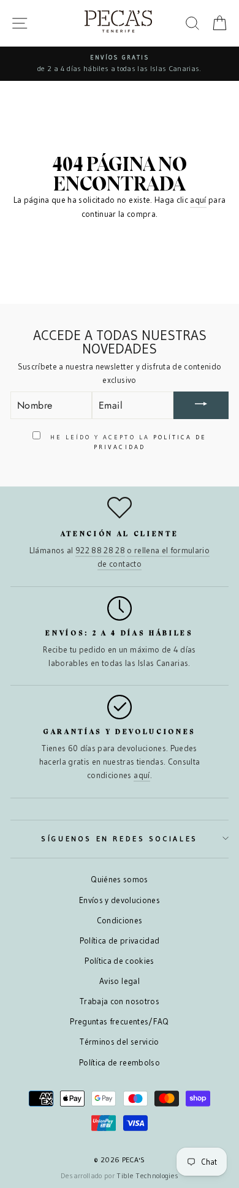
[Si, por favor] (201, 405)
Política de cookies (119, 961)
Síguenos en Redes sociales (119, 838)
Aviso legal (119, 981)
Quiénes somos (119, 879)
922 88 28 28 (100, 550)
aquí (198, 200)
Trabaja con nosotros (119, 1001)
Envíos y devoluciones (119, 900)
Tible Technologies (147, 1175)
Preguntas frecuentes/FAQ (119, 1021)
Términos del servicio (119, 1042)
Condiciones (120, 920)
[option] (119, 64)
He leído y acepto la (127, 442)
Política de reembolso (119, 1062)
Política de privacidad (119, 941)
